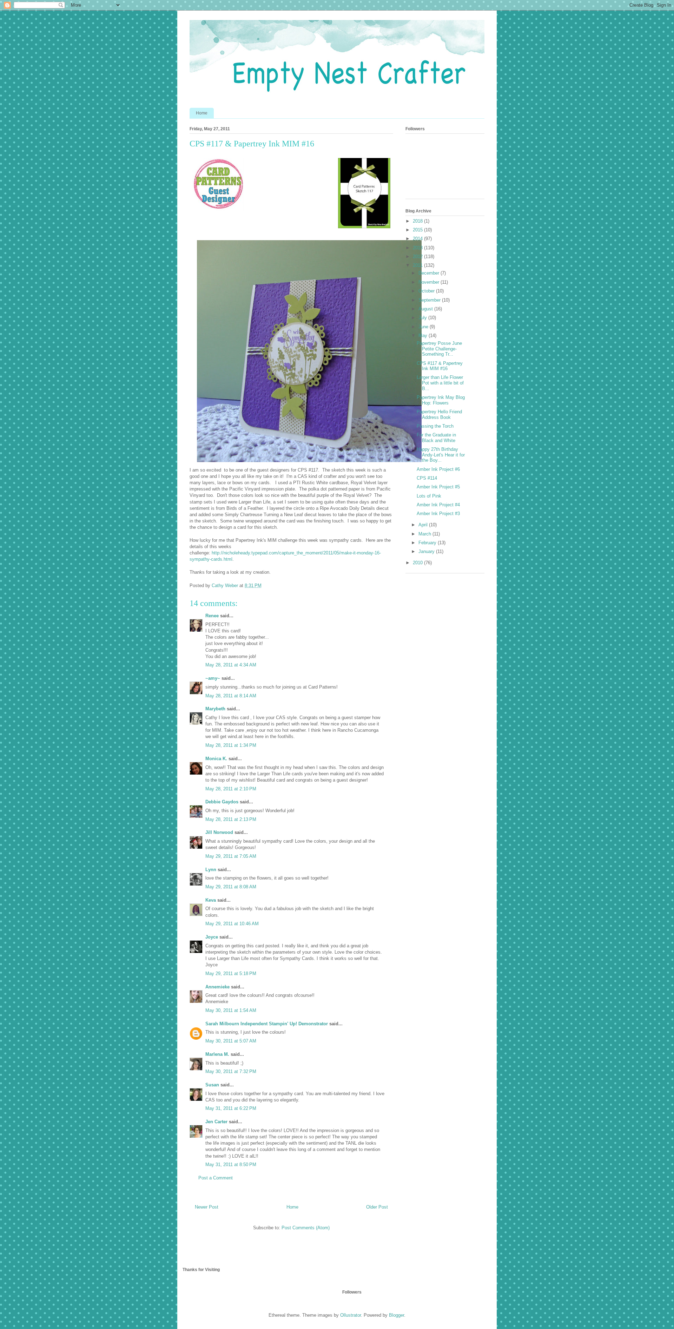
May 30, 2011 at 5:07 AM (230, 1041)
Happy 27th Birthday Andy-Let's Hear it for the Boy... (441, 455)
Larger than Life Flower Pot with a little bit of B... (440, 383)
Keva (210, 900)
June (424, 326)
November (429, 282)
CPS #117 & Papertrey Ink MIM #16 (440, 366)
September (430, 300)
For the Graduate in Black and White (436, 437)
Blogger (396, 1315)
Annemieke (217, 986)
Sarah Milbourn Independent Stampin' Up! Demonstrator (266, 1023)
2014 (418, 238)
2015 (418, 229)
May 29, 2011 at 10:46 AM (232, 923)
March (425, 534)
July (423, 317)
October (427, 291)
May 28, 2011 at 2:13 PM (230, 819)
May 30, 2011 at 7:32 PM (230, 1071)
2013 (418, 247)
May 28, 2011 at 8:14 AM (230, 695)
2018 (418, 221)
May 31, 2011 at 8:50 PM (230, 1164)
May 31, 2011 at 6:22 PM (230, 1108)
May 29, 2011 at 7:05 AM (230, 856)
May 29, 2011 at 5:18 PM (230, 973)
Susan (212, 1084)
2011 (418, 265)
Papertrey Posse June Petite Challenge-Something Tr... (439, 349)
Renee (212, 615)
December (429, 273)
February (428, 542)
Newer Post (206, 1207)
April (423, 524)
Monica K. (216, 758)
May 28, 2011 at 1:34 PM (230, 745)
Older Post (377, 1207)
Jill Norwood (219, 832)
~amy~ (212, 678)
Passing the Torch (435, 426)
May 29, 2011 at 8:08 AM (230, 886)
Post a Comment (215, 1177)
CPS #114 (427, 478)
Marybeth (215, 708)
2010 (418, 562)
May (423, 335)
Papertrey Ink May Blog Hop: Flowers (441, 400)
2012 (418, 256)
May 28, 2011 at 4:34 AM (230, 664)
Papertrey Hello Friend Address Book (439, 414)
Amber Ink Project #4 (438, 504)
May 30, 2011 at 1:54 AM (230, 1010)
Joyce (211, 937)
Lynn (210, 869)
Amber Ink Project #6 (438, 469)
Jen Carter (216, 1121)
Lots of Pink (429, 496)
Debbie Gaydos (221, 801)
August (426, 308)
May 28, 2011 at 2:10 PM (230, 788)
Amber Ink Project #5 (438, 486)
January (427, 551)
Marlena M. (217, 1054)
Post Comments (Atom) (306, 1227)
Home (201, 113)
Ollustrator (350, 1315)
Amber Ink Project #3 (438, 513)
